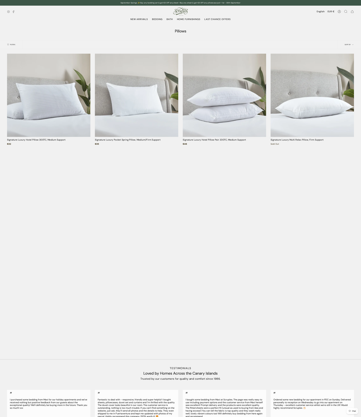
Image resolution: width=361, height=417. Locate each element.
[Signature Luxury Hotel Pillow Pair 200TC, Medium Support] (224, 95)
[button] (157, 19)
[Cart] (352, 11)
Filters (12, 44)
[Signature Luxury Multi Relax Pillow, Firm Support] (312, 95)
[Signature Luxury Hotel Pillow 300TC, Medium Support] (48, 95)
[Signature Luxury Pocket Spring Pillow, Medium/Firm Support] (136, 95)
